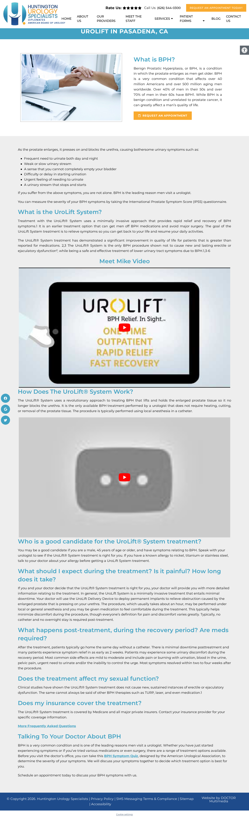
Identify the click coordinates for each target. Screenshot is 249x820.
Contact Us (233, 19)
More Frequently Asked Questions (47, 726)
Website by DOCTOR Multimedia (219, 799)
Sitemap (187, 798)
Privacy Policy (102, 798)
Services (162, 18)
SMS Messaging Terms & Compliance (146, 798)
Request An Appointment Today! (216, 7)
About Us (82, 19)
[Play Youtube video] (124, 328)
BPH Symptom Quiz (121, 756)
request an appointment (164, 115)
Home (66, 18)
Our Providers (106, 19)
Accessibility (101, 804)
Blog (216, 18)
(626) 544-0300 (169, 8)
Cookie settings (124, 814)
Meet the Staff (134, 19)
